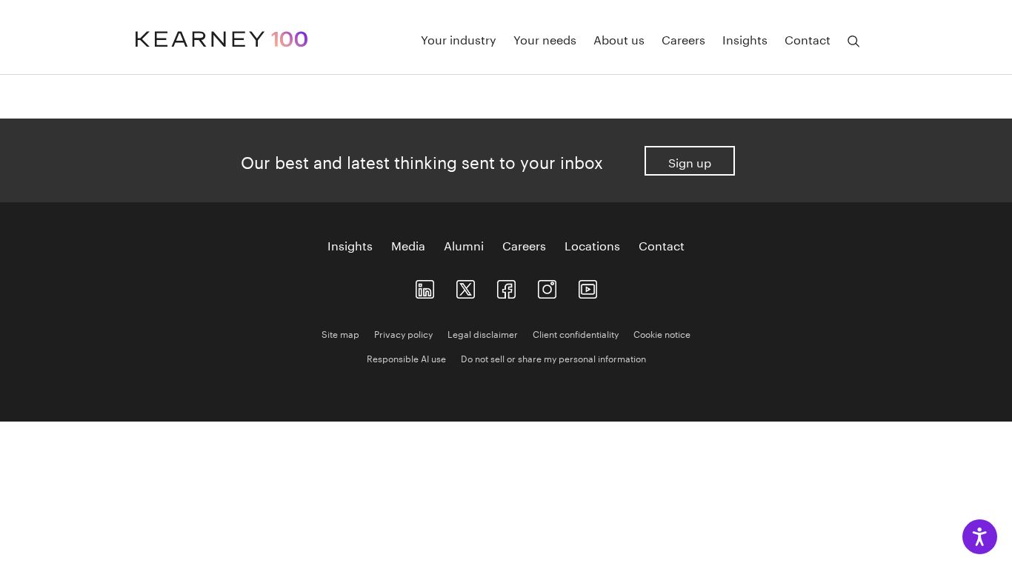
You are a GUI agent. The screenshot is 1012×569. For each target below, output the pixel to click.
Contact (807, 38)
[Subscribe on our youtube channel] (588, 286)
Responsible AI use (406, 357)
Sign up (689, 161)
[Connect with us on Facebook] (506, 286)
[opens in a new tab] (547, 286)
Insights (745, 38)
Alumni (464, 244)
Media (408, 244)
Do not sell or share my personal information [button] (553, 357)
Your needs (544, 38)
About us (619, 38)
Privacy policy (403, 333)
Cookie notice (661, 333)
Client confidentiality (576, 333)
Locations (592, 244)
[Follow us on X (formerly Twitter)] (465, 286)
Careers (683, 38)
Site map (340, 333)
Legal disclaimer (482, 333)
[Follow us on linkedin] (425, 286)
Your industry (458, 38)
